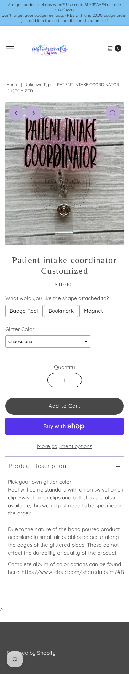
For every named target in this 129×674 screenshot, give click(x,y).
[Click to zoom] (112, 113)
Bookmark (61, 311)
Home (12, 84)
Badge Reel (24, 311)
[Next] (33, 113)
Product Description (37, 465)
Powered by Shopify (31, 653)
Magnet (93, 311)
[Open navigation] (10, 48)
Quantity (64, 367)
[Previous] (16, 113)
